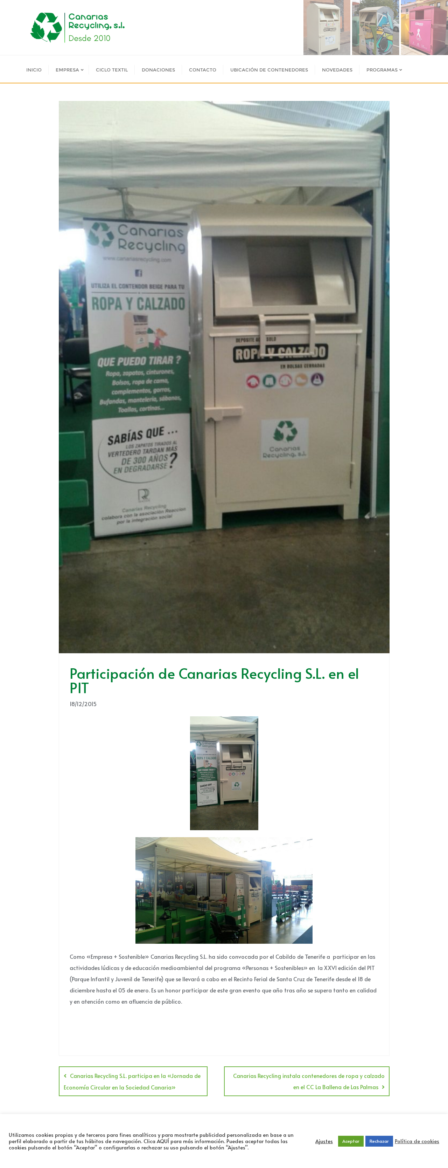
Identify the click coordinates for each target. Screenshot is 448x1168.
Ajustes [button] (324, 1141)
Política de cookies (417, 1141)
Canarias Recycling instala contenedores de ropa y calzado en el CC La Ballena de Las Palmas (309, 1081)
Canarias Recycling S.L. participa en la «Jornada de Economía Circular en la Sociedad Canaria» (132, 1081)
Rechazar (379, 1141)
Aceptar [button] (350, 1141)
